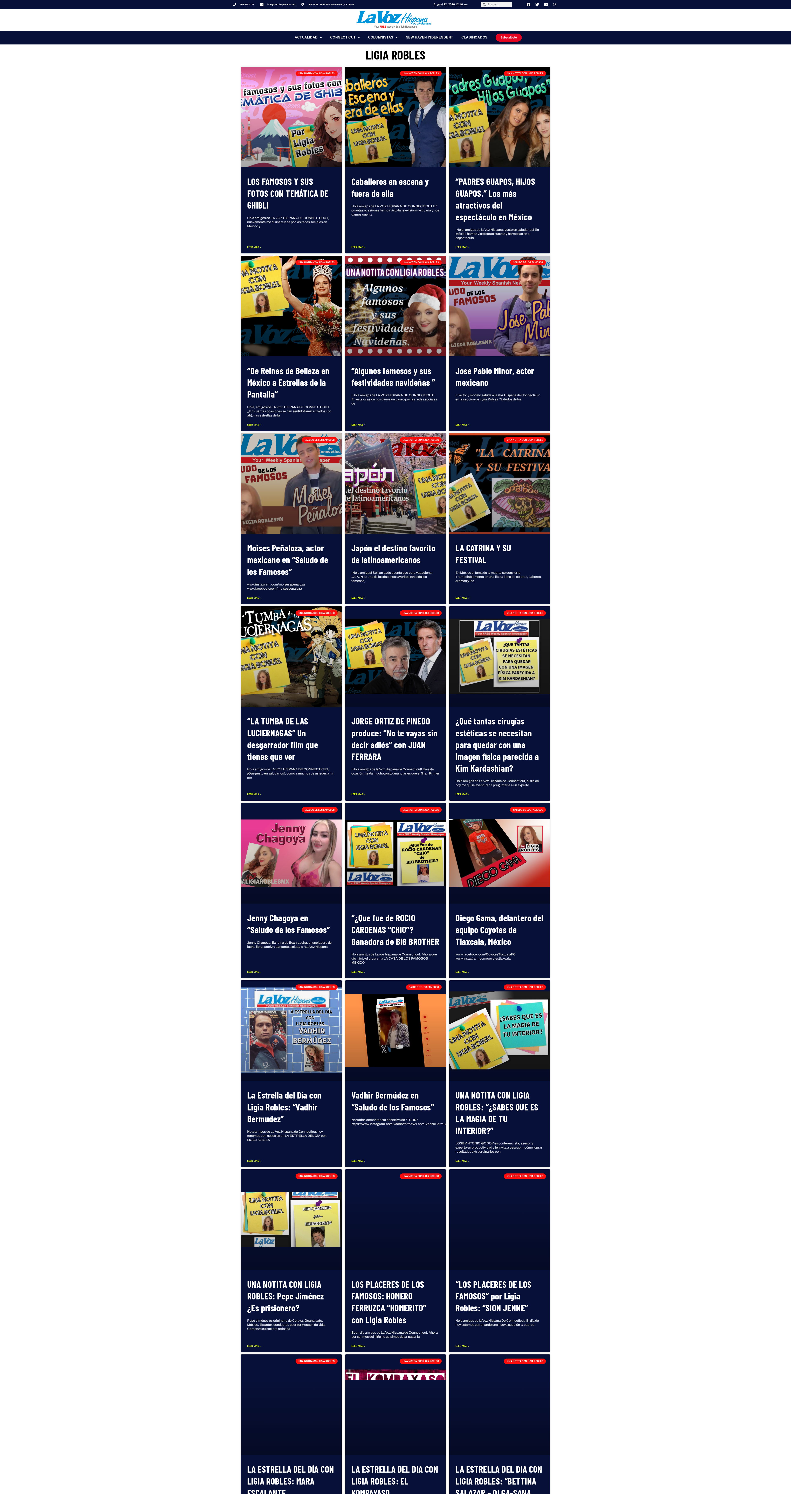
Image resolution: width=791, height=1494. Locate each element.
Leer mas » (254, 247)
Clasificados (474, 37)
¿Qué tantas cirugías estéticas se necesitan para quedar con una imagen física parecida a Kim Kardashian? (497, 744)
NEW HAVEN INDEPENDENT (429, 37)
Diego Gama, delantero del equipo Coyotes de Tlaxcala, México (499, 929)
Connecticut (343, 37)
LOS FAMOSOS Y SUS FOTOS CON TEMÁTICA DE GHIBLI (288, 193)
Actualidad (306, 37)
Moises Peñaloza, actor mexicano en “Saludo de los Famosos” (287, 559)
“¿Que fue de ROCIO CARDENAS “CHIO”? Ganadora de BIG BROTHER (395, 929)
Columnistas (380, 37)
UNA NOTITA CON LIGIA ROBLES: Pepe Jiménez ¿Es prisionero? (285, 1296)
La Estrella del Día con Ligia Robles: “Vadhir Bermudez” (284, 1106)
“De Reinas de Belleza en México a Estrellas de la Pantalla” (288, 382)
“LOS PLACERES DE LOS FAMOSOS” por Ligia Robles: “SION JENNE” (493, 1296)
